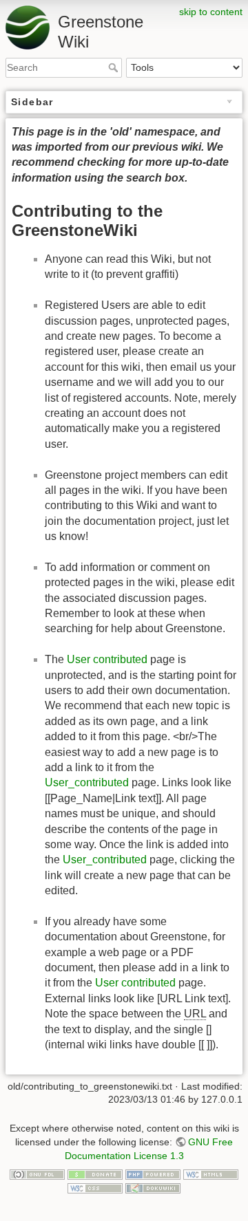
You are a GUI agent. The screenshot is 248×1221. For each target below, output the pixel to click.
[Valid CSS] (95, 1187)
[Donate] (95, 1173)
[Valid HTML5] (210, 1173)
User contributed (107, 659)
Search (114, 67)
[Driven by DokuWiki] (152, 1187)
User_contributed (87, 782)
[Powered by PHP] (152, 1173)
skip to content (210, 11)
